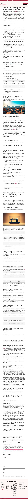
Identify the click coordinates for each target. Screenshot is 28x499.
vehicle (16, 11)
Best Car (4, 348)
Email (4, 469)
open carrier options (20, 166)
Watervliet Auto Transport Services (14, 451)
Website (4, 472)
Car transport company (15, 449)
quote (24, 269)
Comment (4, 457)
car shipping (13, 129)
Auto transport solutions (8, 449)
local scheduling (12, 63)
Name (4, 466)
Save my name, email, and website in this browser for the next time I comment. (14, 476)
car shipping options (11, 21)
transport (16, 183)
